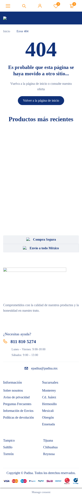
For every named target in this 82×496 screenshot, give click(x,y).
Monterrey (49, 390)
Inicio (6, 31)
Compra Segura (44, 239)
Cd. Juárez (49, 397)
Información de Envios (18, 410)
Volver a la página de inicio (41, 100)
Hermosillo (49, 404)
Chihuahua (50, 447)
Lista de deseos (58, 4)
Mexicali (48, 410)
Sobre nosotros (13, 390)
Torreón (8, 454)
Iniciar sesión (40, 6)
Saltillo (7, 447)
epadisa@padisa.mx (44, 368)
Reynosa (49, 454)
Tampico (9, 440)
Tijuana (48, 440)
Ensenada (48, 424)
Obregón (48, 417)
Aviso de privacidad (16, 397)
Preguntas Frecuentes (17, 404)
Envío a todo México (44, 248)
